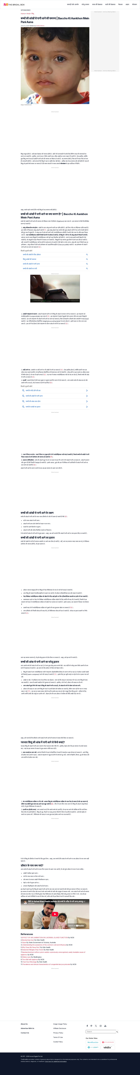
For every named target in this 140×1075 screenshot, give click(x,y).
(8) (34, 465)
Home (23, 14)
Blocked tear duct (28, 940)
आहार (127, 4)
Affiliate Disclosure (59, 1028)
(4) (61, 370)
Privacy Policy (58, 1033)
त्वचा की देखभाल (97, 4)
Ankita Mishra (40, 25)
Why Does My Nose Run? (31, 947)
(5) (45, 375)
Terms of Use (58, 1037)
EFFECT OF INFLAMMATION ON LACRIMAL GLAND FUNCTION (45, 937)
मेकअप (120, 4)
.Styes (24, 942)
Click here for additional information (56, 1061)
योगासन (134, 4)
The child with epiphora (30, 959)
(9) (66, 516)
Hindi (28, 14)
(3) (66, 324)
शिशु (33, 14)
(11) (55, 674)
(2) (39, 247)
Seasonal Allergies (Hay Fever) (32, 950)
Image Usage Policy (60, 1024)
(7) (51, 457)
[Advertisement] (55, 127)
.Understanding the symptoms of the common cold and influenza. (44, 945)
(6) (51, 383)
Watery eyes (26, 957)
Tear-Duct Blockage (30, 962)
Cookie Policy (58, 1042)
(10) (71, 607)
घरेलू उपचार (85, 4)
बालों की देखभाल (110, 4)
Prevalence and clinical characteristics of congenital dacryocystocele (46, 964)
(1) (45, 230)
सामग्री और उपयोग (73, 4)
